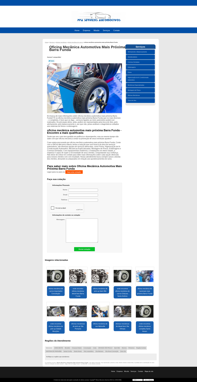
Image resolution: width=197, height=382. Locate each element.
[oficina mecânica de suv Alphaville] (100, 311)
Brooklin (67, 348)
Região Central (141, 348)
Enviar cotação (84, 249)
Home (77, 30)
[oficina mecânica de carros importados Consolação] (55, 276)
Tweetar (51, 61)
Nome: (66, 190)
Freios (130, 72)
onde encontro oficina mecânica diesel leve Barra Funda (78, 292)
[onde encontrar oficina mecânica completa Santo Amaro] (144, 311)
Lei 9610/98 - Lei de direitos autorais (90, 363)
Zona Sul (123, 351)
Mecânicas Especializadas (136, 85)
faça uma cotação (74, 172)
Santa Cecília (68, 351)
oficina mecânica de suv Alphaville (100, 325)
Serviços (106, 30)
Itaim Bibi (117, 348)
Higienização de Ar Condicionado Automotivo (138, 79)
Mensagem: (61, 219)
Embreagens (132, 67)
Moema (124, 348)
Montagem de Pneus (134, 90)
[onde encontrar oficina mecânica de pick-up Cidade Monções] (55, 311)
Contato (116, 30)
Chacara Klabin (77, 348)
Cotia (94, 348)
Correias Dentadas (133, 62)
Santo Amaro (78, 351)
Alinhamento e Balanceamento (137, 52)
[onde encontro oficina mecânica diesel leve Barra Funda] (78, 276)
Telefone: (65, 200)
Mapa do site (149, 371)
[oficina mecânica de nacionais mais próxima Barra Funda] (144, 276)
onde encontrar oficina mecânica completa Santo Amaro (145, 327)
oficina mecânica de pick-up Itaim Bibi (100, 290)
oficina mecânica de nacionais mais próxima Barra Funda (144, 291)
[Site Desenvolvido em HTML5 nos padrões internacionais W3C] (137, 380)
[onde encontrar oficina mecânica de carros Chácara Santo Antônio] (122, 276)
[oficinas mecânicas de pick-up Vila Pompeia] (78, 311)
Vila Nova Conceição (111, 351)
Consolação (87, 348)
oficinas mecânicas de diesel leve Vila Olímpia (122, 326)
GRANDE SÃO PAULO (105, 348)
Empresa (86, 30)
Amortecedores (132, 57)
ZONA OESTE (58, 348)
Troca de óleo (132, 100)
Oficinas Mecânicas (134, 95)
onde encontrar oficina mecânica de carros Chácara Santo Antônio (122, 292)
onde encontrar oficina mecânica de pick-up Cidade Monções (56, 327)
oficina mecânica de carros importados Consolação (56, 291)
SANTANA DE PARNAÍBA (54, 351)
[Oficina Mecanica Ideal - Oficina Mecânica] (98, 16)
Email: (66, 195)
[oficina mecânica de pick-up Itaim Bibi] (100, 276)
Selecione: (49, 348)
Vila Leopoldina (88, 351)
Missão (96, 30)
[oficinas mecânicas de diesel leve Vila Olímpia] (122, 311)
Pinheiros (131, 348)
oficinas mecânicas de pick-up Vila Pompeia (78, 326)
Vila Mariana (99, 351)
